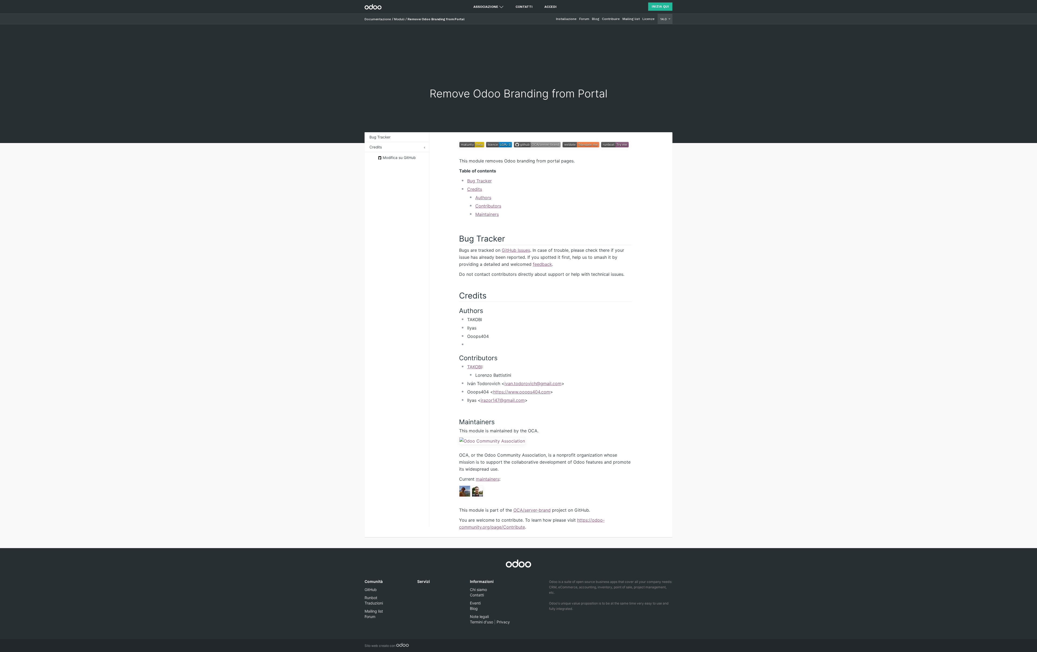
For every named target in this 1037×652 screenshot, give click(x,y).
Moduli (399, 19)
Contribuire (611, 19)
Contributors (488, 206)
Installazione (566, 19)
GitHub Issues (516, 250)
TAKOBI (474, 366)
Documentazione (378, 19)
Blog (595, 19)
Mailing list (631, 19)
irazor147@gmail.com (503, 400)
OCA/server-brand (532, 510)
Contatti (524, 7)
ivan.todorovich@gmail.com (532, 383)
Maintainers (487, 214)
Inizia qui (660, 6)
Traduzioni (374, 603)
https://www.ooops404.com (521, 392)
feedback (542, 264)
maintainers (487, 479)
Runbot (371, 597)
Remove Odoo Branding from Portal (436, 19)
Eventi (475, 603)
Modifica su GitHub (399, 157)
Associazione (485, 7)
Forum (584, 19)
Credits (375, 147)
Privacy (503, 622)
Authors (483, 197)
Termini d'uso (481, 622)
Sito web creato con (380, 646)
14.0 (664, 19)
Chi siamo (478, 589)
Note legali (479, 616)
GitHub (371, 589)
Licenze (648, 19)
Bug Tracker (379, 137)
